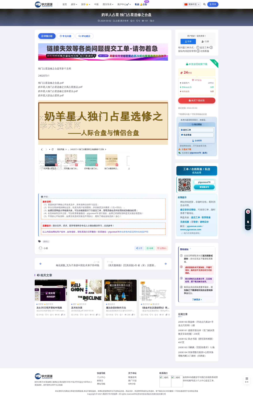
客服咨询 (132, 377)
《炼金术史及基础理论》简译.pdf (154, 309)
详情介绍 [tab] (48, 36)
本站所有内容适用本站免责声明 (133, 231)
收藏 (151, 248)
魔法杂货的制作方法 (116, 307)
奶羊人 (46, 241)
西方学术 (124, 20)
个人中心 (101, 377)
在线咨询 (248, 219)
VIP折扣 (198, 80)
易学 (75, 304)
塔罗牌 (40, 304)
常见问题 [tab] (67, 36)
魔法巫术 (111, 304)
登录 (214, 4)
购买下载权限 (198, 100)
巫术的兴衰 (76, 307)
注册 (207, 41)
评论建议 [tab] (86, 36)
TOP (248, 228)
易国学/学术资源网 (109, 394)
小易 (45, 248)
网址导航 (101, 383)
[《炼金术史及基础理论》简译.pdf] (155, 290)
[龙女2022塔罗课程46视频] (51, 290)
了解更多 (196, 299)
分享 (140, 248)
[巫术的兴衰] (86, 290)
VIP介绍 (131, 383)
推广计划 (132, 380)
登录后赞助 (190, 209)
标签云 (100, 380)
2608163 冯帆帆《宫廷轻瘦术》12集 (196, 347)
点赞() (163, 248)
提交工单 (187, 130)
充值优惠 (184, 221)
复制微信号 (204, 187)
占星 (118, 20)
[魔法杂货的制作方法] (120, 290)
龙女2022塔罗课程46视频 (49, 307)
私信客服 (187, 135)
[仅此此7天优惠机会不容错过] (103, 52)
